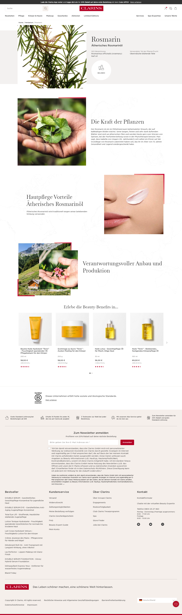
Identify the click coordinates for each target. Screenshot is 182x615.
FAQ (51, 520)
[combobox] (157, 600)
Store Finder (98, 520)
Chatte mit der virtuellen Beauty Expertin (156, 504)
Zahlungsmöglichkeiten (59, 507)
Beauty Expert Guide (58, 525)
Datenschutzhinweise (14, 605)
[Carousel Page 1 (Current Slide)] (90, 373)
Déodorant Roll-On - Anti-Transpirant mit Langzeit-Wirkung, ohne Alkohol (23, 546)
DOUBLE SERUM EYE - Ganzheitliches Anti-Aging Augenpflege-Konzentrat (25, 509)
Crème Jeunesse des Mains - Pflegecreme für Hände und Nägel (24, 539)
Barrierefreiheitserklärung (113, 600)
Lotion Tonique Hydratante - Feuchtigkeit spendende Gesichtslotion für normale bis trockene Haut (24, 524)
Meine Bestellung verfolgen (61, 511)
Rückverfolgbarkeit (102, 507)
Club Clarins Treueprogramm (106, 511)
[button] (25, 492)
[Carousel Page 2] (91, 373)
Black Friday (10, 573)
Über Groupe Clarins (102, 498)
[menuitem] (165, 8)
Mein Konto (54, 529)
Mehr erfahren (51, 400)
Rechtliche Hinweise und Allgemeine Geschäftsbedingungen (71, 600)
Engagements (99, 503)
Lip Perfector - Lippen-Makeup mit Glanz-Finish (24, 553)
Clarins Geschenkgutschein (61, 516)
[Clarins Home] (91, 8)
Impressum (32, 605)
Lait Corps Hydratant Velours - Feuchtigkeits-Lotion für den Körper (21, 532)
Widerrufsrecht (56, 503)
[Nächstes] (167, 343)
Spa (94, 516)
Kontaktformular (144, 498)
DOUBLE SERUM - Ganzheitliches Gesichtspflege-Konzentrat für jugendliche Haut (24, 500)
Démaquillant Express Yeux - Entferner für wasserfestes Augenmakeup (24, 567)
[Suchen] (45, 8)
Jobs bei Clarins (100, 525)
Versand (52, 498)
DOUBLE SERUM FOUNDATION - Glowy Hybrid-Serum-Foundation (23, 560)
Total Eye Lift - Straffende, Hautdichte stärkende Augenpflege (22, 516)
